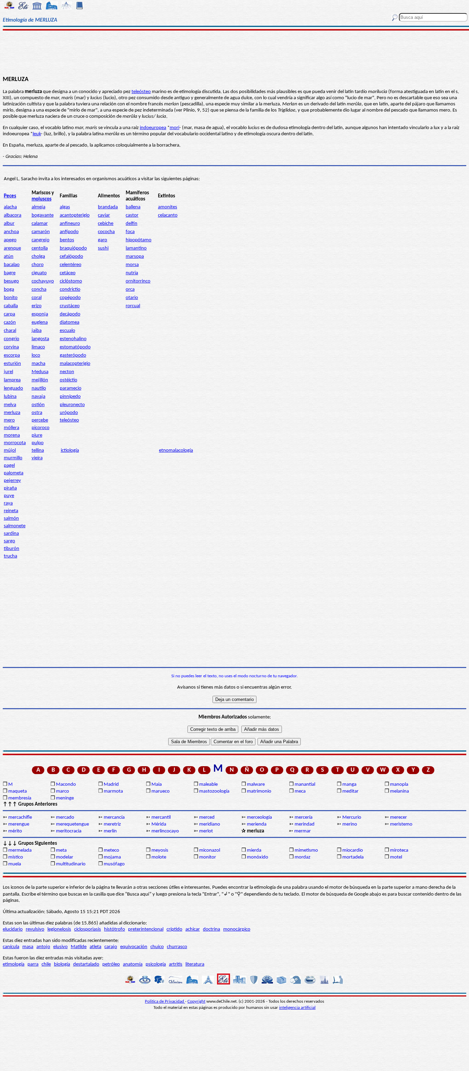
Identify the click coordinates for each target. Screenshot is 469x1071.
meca (300, 791)
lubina (10, 396)
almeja (38, 207)
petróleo (111, 964)
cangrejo (40, 240)
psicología (156, 964)
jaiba (37, 330)
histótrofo (114, 929)
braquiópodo (73, 248)
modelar (64, 857)
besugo (11, 281)
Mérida (158, 824)
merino (349, 824)
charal (10, 330)
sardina (11, 533)
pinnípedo (70, 396)
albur (9, 223)
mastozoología (214, 791)
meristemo (401, 824)
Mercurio (351, 817)
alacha (10, 207)
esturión (12, 363)
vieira (37, 458)
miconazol (209, 850)
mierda (254, 850)
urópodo (69, 412)
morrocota (15, 443)
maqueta (17, 791)
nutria (132, 273)
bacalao (12, 264)
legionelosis (59, 929)
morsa (132, 264)
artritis (175, 964)
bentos (67, 240)
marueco (160, 791)
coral (37, 297)
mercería (303, 817)
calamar (40, 223)
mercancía (114, 817)
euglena (40, 322)
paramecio (70, 388)
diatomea (69, 322)
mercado (65, 817)
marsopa (135, 256)
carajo (110, 946)
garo (102, 240)
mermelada (20, 850)
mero (9, 420)
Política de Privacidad (165, 1001)
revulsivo (35, 929)
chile (46, 964)
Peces (10, 196)
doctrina (211, 929)
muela (14, 864)
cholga (38, 256)
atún (8, 256)
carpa (9, 314)
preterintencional (145, 929)
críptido (174, 929)
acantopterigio (75, 215)
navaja (38, 396)
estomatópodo (75, 347)
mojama (112, 857)
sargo (9, 541)
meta (61, 850)
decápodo (70, 314)
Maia (156, 784)
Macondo (66, 784)
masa (27, 946)
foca (130, 231)
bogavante (43, 215)
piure (37, 435)
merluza (12, 412)
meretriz (112, 824)
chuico (157, 946)
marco (62, 791)
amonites (167, 207)
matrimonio (259, 791)
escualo (67, 330)
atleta (95, 946)
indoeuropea (153, 127)
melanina (399, 791)
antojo (43, 946)
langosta (40, 339)
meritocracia (68, 831)
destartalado (86, 964)
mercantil (161, 817)
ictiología (70, 450)
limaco (38, 347)
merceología (259, 817)
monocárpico (236, 929)
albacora (12, 215)
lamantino (136, 248)
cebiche (105, 223)
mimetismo (306, 850)
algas (65, 207)
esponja (40, 314)
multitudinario (70, 864)
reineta (11, 511)
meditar (350, 791)
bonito (11, 297)
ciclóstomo (71, 281)
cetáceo (68, 273)
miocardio (352, 850)
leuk (37, 134)
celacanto (168, 215)
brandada (108, 207)
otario (132, 297)
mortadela (353, 857)
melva (10, 404)
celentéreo (70, 264)
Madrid (111, 784)
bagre (9, 273)
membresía (19, 798)
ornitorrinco (138, 281)
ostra (37, 412)
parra (32, 964)
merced (207, 817)
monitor (207, 857)
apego (10, 240)
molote (158, 857)
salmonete (14, 526)
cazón (10, 322)
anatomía (132, 964)
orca (130, 289)
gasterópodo (73, 355)
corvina (11, 347)
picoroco (40, 427)
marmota (113, 791)
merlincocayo (165, 831)
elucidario (13, 929)
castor (132, 215)
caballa (11, 306)
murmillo (13, 458)
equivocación (133, 946)
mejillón (40, 380)
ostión (38, 404)
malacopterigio (75, 363)
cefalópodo (71, 256)
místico (15, 857)
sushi (103, 248)
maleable (208, 784)
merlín (110, 831)
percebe (40, 420)
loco (36, 355)
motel (396, 857)
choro (38, 264)
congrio (11, 339)
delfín (131, 223)
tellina (38, 450)
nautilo (39, 388)
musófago (114, 864)
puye (9, 495)
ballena (133, 207)
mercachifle (20, 817)
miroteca (399, 850)
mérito (15, 831)
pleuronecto (72, 404)
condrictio (70, 289)
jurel (8, 372)
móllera (11, 427)
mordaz (302, 857)
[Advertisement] (234, 52)
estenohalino (73, 339)
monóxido (257, 857)
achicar (192, 929)
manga (349, 784)
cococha (106, 231)
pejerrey (12, 480)
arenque (12, 248)
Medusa (40, 372)
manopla (399, 784)
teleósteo (141, 91)
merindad (304, 824)
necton (67, 372)
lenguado (13, 388)
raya (8, 503)
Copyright (196, 1001)
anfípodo (69, 231)
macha (38, 363)
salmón (11, 518)
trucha (10, 556)
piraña (10, 488)
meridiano (209, 824)
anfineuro (70, 223)
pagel (9, 465)
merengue (18, 824)
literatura (194, 964)
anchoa (11, 231)
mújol (10, 450)
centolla (40, 248)
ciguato (39, 273)
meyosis (159, 850)
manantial (305, 784)
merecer (398, 817)
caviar (104, 215)
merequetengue (72, 824)
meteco (111, 850)
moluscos (42, 199)
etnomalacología (176, 450)
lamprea (12, 380)
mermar (302, 831)
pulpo (38, 443)
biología (62, 964)
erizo (37, 306)
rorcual (133, 306)
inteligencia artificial (297, 1007)
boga (9, 289)
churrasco (177, 946)
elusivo (60, 946)
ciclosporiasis (87, 929)
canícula (11, 946)
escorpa (12, 355)
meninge (65, 798)
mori (174, 127)
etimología (13, 964)
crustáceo (70, 306)
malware (256, 784)
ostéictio (68, 380)
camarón (41, 231)
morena (12, 435)
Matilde (79, 946)
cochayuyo (43, 281)
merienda (256, 824)
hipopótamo (138, 240)
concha (39, 289)
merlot (206, 831)
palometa (13, 473)
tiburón (11, 548)
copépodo (70, 297)
